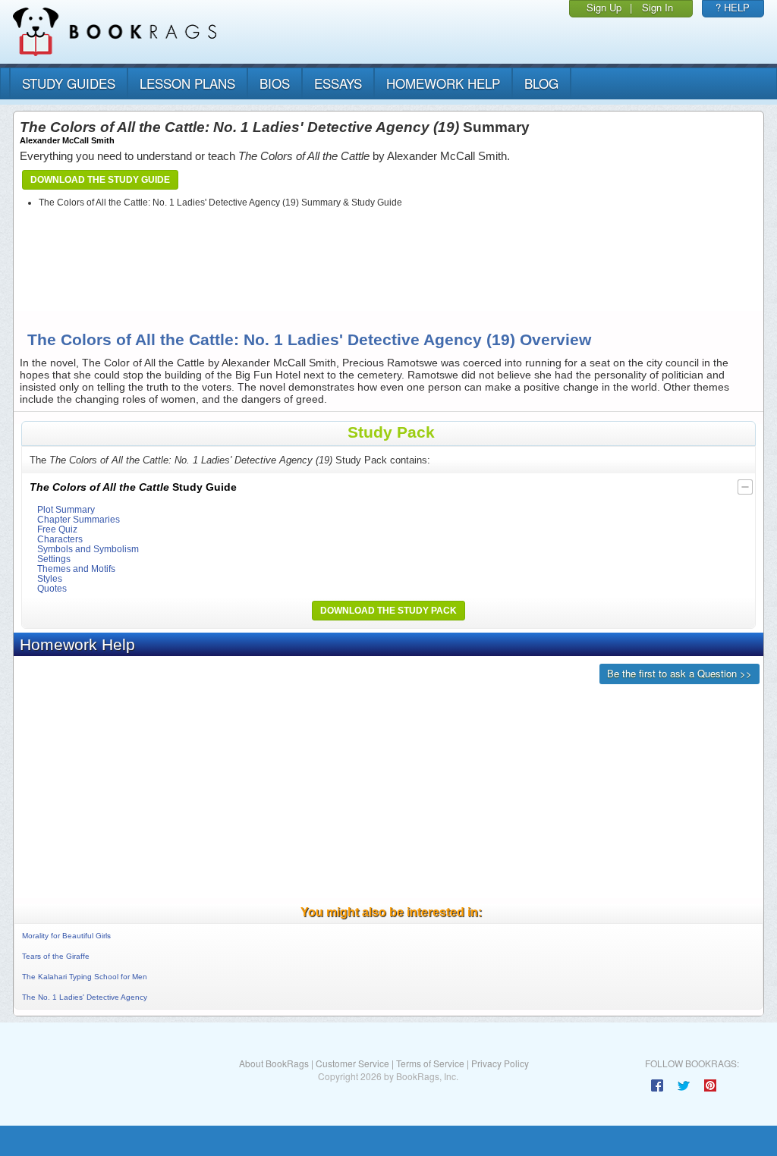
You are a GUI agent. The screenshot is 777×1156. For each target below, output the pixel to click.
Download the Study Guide (100, 179)
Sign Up (604, 7)
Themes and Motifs (76, 568)
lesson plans (187, 83)
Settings (54, 559)
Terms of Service (430, 1063)
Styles (49, 578)
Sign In (657, 7)
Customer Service (352, 1063)
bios (275, 83)
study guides (68, 83)
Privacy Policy (500, 1063)
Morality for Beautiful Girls (66, 935)
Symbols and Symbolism (88, 549)
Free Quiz (57, 529)
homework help (443, 83)
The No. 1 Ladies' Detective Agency (84, 997)
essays (338, 83)
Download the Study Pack (388, 610)
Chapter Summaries (78, 519)
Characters (60, 539)
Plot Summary (66, 509)
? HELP (733, 7)
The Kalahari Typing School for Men (84, 976)
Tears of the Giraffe (56, 956)
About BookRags (274, 1063)
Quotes (52, 588)
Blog (541, 83)
